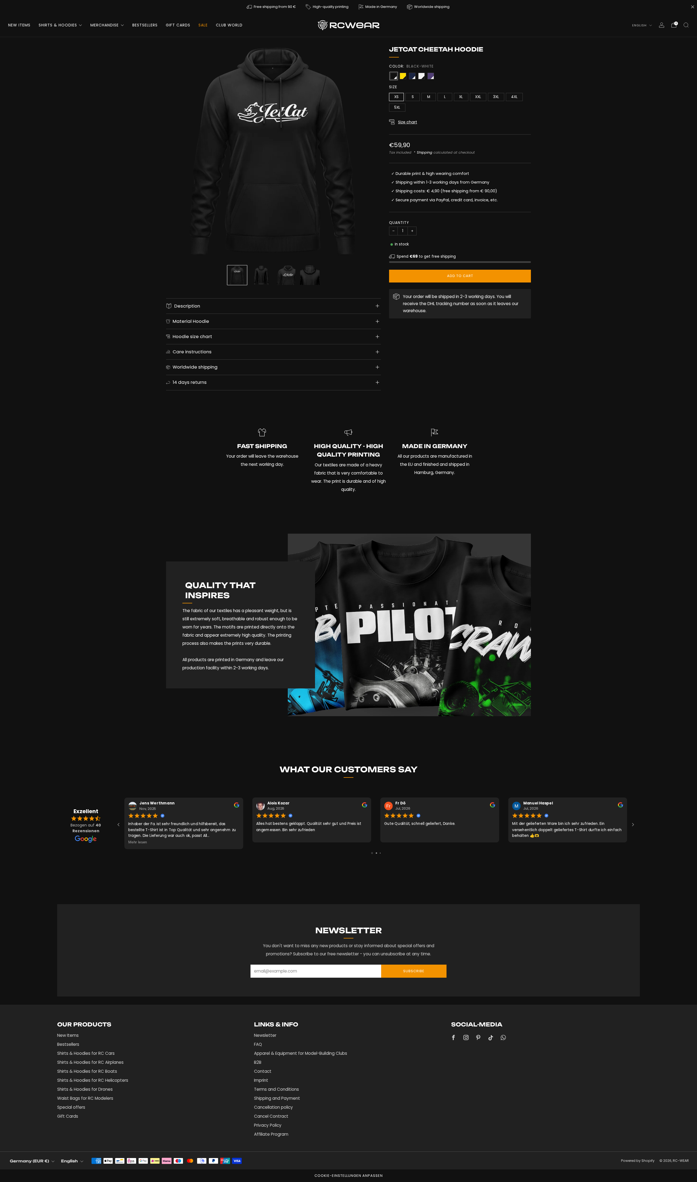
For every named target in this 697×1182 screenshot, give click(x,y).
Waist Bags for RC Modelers (85, 1098)
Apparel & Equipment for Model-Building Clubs (300, 1053)
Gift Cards (178, 25)
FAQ (258, 1044)
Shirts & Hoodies (58, 25)
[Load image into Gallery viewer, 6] (261, 275)
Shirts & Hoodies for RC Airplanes (90, 1062)
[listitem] (271, 6)
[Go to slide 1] (372, 853)
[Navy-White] (412, 76)
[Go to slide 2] (376, 853)
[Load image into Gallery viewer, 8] (310, 275)
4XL (514, 96)
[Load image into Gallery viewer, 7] (286, 275)
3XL (496, 96)
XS (396, 96)
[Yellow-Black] (403, 76)
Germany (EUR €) (29, 1161)
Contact (262, 1071)
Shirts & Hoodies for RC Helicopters (92, 1080)
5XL (397, 107)
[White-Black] (421, 76)
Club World (229, 25)
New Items (19, 25)
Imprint (261, 1080)
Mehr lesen (137, 842)
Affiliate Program (271, 1134)
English (640, 25)
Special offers (71, 1107)
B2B (257, 1062)
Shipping (424, 152)
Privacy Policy (268, 1125)
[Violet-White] (431, 76)
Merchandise (104, 25)
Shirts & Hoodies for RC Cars (86, 1053)
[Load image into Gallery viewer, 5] (237, 275)
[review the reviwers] (236, 806)
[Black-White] (394, 76)
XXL (478, 96)
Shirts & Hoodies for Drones (85, 1089)
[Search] (686, 25)
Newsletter (265, 1035)
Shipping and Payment (277, 1098)
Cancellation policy (273, 1107)
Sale (203, 25)
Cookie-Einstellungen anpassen (348, 1175)
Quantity (399, 222)
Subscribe (413, 971)
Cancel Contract (271, 1116)
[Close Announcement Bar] (692, 6)
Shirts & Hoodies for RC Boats (87, 1071)
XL (461, 96)
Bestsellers (145, 25)
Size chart (407, 122)
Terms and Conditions (276, 1089)
